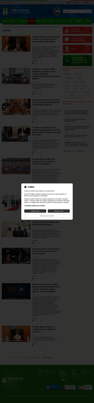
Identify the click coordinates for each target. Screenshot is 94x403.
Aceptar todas (35, 211)
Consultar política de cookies (34, 205)
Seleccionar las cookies (47, 216)
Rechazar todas (58, 211)
